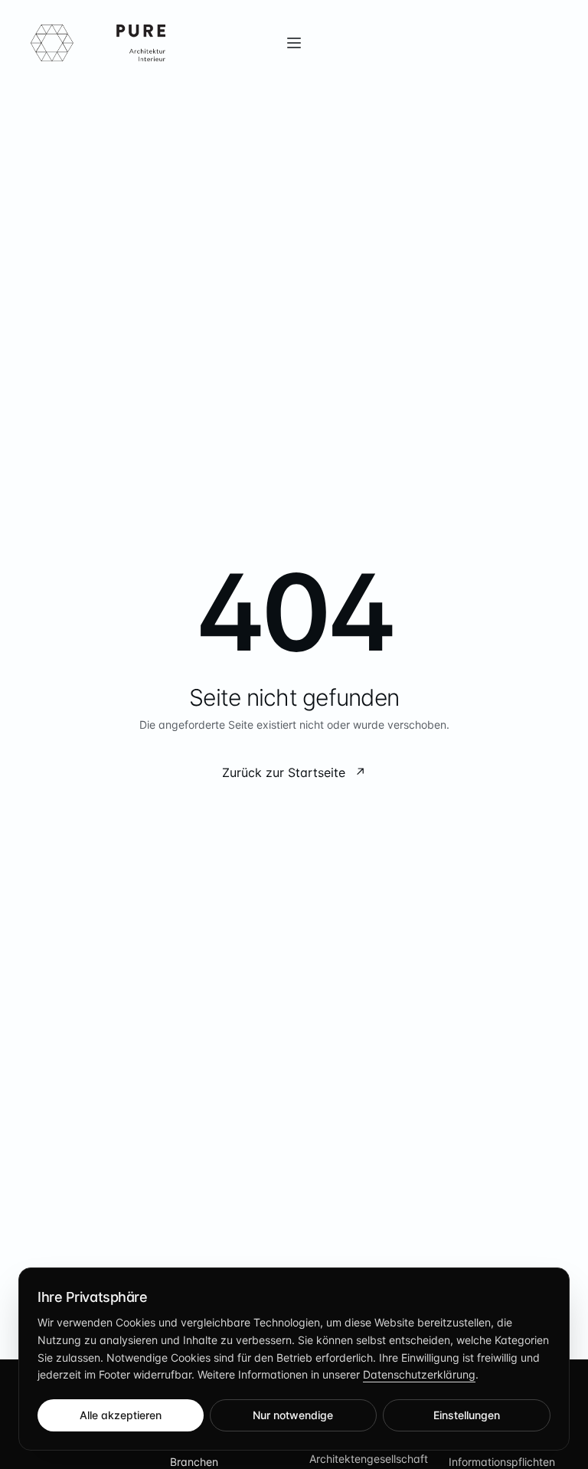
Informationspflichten (502, 1461)
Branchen (194, 1461)
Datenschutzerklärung (419, 1374)
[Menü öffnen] (294, 43)
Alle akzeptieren (121, 1414)
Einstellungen (466, 1414)
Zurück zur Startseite (294, 772)
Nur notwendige (293, 1414)
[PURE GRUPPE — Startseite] (98, 43)
